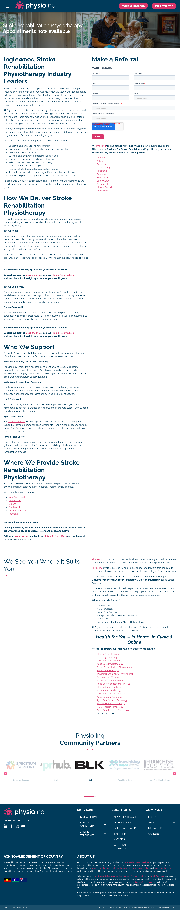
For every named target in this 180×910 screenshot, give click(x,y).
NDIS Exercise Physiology (110, 707)
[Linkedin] (5, 826)
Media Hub (155, 828)
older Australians (16, 421)
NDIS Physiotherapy (107, 657)
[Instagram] (17, 826)
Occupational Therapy (108, 677)
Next (174, 774)
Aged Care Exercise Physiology (113, 710)
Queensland (15, 500)
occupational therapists (117, 868)
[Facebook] (11, 826)
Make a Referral (133, 5)
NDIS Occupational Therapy (111, 680)
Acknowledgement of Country (166, 907)
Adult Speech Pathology (109, 697)
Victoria (12, 504)
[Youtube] (23, 826)
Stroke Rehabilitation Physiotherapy (115, 667)
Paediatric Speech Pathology (112, 693)
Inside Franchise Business (124, 780)
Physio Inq (100, 146)
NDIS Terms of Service (131, 907)
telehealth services (143, 882)
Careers (153, 833)
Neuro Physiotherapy (108, 670)
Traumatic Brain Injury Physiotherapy (115, 674)
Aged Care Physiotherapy (110, 664)
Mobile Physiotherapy (108, 654)
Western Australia (18, 510)
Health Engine (159, 780)
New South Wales (18, 497)
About (152, 822)
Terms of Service (115, 907)
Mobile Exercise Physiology (111, 703)
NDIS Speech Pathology (109, 690)
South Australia (16, 507)
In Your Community (87, 824)
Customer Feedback (147, 907)
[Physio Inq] (35, 5)
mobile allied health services (136, 862)
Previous (5, 774)
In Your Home (89, 817)
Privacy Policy (103, 907)
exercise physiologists (139, 868)
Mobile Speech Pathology (110, 687)
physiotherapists (98, 868)
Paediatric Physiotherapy (109, 660)
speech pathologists (163, 868)
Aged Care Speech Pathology (112, 700)
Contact (154, 817)
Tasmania (13, 514)
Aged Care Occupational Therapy (114, 684)
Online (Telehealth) (88, 833)
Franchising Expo (90, 780)
